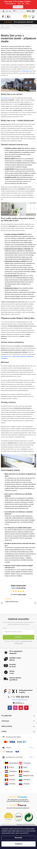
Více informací (32, 748)
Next (35, 603)
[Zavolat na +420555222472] (10, 11)
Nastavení (18, 838)
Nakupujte (18, 7)
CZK (14, 11)
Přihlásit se (18, 637)
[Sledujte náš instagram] (15, 708)
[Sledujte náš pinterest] (26, 708)
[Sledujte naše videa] (21, 708)
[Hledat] (7, 11)
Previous (2, 603)
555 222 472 (22, 697)
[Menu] (30, 11)
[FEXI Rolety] (18, 691)
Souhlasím (18, 844)
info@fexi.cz (19, 703)
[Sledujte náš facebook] (10, 708)
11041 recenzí (21, 594)
